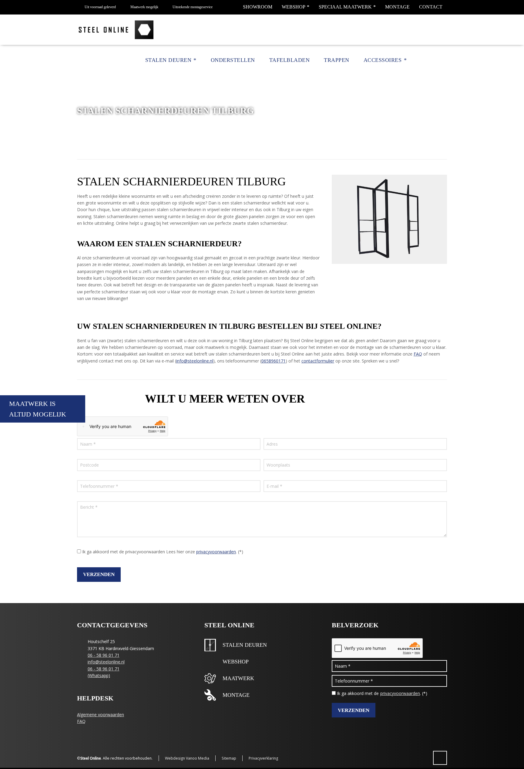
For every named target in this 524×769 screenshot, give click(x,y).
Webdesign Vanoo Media (187, 758)
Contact (430, 6)
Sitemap (229, 758)
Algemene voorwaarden (100, 714)
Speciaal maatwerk (345, 6)
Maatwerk (238, 678)
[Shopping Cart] (434, 60)
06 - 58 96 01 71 (103, 655)
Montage (397, 6)
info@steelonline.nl (194, 361)
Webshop (293, 6)
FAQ (418, 354)
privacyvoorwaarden (216, 552)
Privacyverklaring (263, 758)
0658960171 (273, 361)
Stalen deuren (245, 645)
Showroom (257, 6)
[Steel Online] (117, 30)
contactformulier (317, 361)
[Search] (443, 60)
